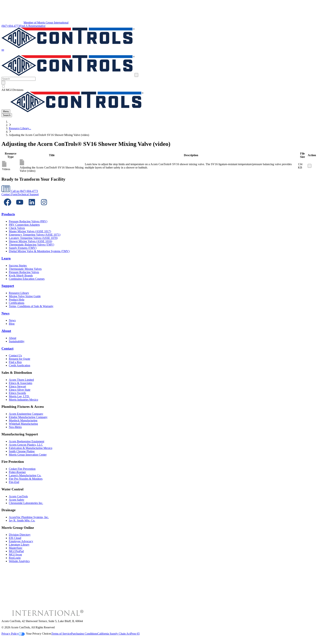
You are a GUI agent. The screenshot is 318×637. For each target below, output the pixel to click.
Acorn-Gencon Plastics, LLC (26, 444)
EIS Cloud (15, 538)
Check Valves (17, 228)
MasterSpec (15, 547)
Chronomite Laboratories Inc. (26, 503)
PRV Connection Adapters (24, 224)
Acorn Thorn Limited (21, 379)
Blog (12, 323)
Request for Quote (19, 358)
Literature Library (19, 544)
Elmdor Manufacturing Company (28, 417)
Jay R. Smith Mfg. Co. (22, 520)
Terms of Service (61, 633)
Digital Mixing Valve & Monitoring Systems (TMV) (39, 251)
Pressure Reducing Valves (24, 272)
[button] (2, 50)
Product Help (16, 299)
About (6, 331)
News (5, 313)
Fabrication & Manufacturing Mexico (30, 448)
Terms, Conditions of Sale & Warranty (31, 306)
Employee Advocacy (21, 541)
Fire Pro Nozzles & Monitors (26, 478)
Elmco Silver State (19, 389)
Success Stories (18, 265)
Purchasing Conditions (84, 633)
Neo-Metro (15, 427)
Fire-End (14, 482)
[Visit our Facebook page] (7, 207)
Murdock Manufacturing (23, 420)
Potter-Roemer (17, 472)
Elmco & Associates (20, 383)
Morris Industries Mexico (23, 399)
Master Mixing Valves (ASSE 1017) (30, 231)
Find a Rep (15, 362)
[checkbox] (159, 86)
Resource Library (19, 292)
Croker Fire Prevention (22, 468)
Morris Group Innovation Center (28, 454)
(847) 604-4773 (10, 25)
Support (7, 286)
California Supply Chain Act (113, 633)
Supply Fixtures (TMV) (22, 247)
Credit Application (19, 365)
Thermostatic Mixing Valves (25, 268)
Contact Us (15, 355)
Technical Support (28, 194)
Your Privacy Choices (38, 633)
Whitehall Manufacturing (23, 423)
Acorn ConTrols (18, 496)
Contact (7, 348)
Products (8, 214)
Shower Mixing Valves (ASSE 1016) (30, 241)
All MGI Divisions (12, 89)
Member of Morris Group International (46, 22)
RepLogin (15, 557)
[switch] (3, 86)
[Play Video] (309, 166)
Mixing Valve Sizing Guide (25, 296)
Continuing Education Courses (27, 278)
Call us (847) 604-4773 (24, 191)
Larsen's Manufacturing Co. (25, 475)
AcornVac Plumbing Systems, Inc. (29, 517)
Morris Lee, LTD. (19, 396)
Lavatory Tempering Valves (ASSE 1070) (33, 237)
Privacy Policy (9, 633)
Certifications (16, 302)
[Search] (3, 83)
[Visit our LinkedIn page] (32, 207)
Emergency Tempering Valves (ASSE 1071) (34, 234)
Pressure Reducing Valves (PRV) (28, 221)
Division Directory (20, 534)
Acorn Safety (16, 499)
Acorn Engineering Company (26, 413)
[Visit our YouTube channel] (20, 207)
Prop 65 (135, 633)
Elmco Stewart (17, 386)
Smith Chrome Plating (22, 451)
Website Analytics (19, 561)
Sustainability (16, 341)
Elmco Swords (17, 393)
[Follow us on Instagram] (44, 207)
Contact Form (9, 194)
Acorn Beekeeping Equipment (26, 441)
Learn (6, 258)
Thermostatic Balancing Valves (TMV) (31, 244)
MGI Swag (15, 554)
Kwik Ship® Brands (21, 275)
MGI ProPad (16, 551)
